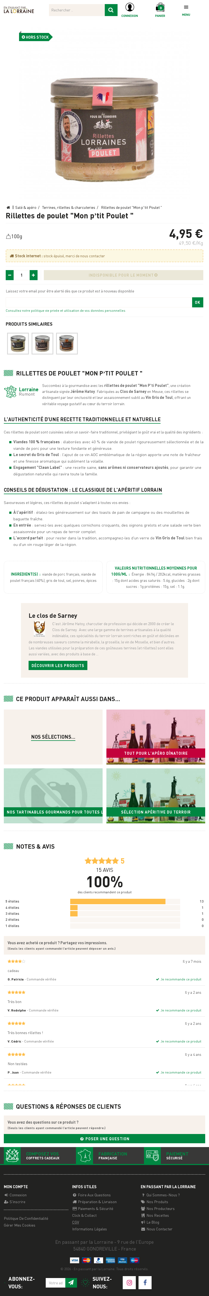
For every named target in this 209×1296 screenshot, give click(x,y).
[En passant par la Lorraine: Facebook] (145, 1282)
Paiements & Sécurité (95, 1208)
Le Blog (152, 1221)
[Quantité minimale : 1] (10, 275)
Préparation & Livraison (97, 1201)
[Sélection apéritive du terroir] (155, 795)
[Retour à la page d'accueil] (19, 9)
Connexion (18, 1194)
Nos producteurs (160, 1208)
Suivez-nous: (102, 1282)
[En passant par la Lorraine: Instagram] (129, 1282)
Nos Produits (157, 1201)
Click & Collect (84, 1215)
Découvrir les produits (58, 665)
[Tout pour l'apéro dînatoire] (155, 737)
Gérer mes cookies (19, 1224)
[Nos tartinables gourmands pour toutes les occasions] (53, 795)
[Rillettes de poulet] (104, 113)
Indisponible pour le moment (121, 275)
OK (197, 302)
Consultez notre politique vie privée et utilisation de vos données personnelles (65, 310)
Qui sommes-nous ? (163, 1194)
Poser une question (107, 1138)
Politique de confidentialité (26, 1218)
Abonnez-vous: (21, 1282)
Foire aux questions (94, 1194)
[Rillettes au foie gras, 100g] (18, 343)
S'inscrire (17, 1201)
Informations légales (89, 1228)
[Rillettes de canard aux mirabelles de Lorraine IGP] (67, 343)
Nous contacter (159, 1228)
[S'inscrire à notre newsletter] (71, 1283)
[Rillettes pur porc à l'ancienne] (42, 343)
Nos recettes (157, 1215)
